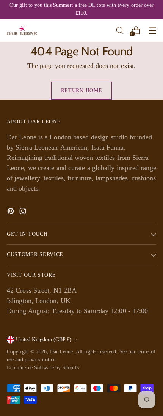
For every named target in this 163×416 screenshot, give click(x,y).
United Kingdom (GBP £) (43, 339)
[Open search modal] (119, 30)
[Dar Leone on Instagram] (23, 212)
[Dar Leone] (22, 30)
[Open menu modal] (152, 30)
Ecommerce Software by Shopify (43, 367)
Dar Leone (61, 352)
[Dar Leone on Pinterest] (11, 212)
